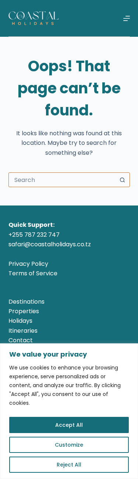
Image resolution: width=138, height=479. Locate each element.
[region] (69, 411)
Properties (23, 311)
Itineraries (23, 330)
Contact (20, 340)
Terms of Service (32, 273)
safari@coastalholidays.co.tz (49, 244)
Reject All (69, 464)
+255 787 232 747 (34, 234)
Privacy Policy (28, 264)
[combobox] (62, 179)
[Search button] (123, 180)
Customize (69, 444)
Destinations (26, 301)
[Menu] (126, 18)
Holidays (20, 321)
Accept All (69, 425)
